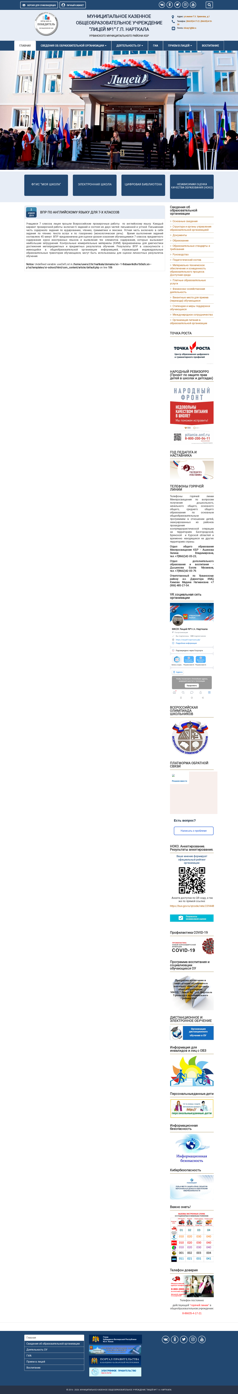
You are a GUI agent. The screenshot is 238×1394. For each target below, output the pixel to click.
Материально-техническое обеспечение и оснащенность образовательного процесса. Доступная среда (188, 270)
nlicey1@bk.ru (190, 28)
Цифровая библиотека (143, 184)
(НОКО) (208, 187)
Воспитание (210, 45)
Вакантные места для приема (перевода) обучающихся (189, 299)
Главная (25, 45)
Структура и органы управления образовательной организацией (190, 228)
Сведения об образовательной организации (72, 45)
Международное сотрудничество (193, 314)
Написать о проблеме (194, 830)
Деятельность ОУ (128, 45)
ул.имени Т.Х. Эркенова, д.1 (197, 16)
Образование (181, 240)
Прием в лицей (179, 45)
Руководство (181, 254)
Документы (180, 235)
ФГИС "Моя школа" (46, 184)
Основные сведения (185, 221)
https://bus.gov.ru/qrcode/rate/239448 (192, 906)
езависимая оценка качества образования (189, 186)
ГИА (155, 45)
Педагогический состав (187, 259)
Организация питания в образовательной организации (188, 321)
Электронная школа (95, 184)
